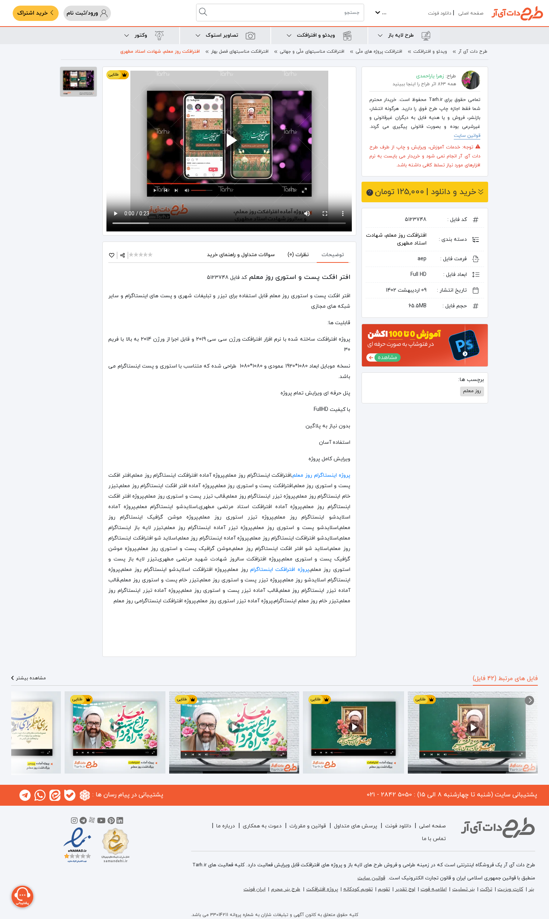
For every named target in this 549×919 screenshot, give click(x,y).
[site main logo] (517, 13)
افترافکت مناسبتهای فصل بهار (240, 52)
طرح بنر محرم (285, 889)
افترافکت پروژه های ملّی (379, 52)
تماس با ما (434, 838)
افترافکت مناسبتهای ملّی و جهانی (312, 52)
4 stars (146, 255)
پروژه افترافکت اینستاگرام (279, 569)
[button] (529, 700)
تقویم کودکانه (358, 889)
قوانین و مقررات (307, 826)
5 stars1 (150, 255)
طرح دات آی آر (472, 52)
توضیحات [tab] (333, 254)
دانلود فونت (439, 13)
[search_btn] (203, 12)
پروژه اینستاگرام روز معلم (321, 475)
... (383, 13)
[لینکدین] (120, 822)
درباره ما (225, 826)
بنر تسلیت (463, 889)
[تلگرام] (83, 822)
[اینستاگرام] (74, 822)
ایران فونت (255, 889)
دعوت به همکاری (262, 826)
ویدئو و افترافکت (430, 52)
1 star (131, 255)
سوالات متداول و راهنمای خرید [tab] (241, 254)
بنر (531, 889)
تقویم (384, 889)
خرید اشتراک (33, 13)
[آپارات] (92, 822)
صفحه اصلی (470, 13)
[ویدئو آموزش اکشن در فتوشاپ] (425, 345)
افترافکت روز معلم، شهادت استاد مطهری (160, 52)
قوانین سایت (467, 135)
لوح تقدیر (405, 889)
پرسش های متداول (355, 826)
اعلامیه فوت (434, 889)
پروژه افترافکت (322, 889)
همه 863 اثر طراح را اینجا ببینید (424, 84)
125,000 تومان (425, 192)
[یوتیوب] (101, 822)
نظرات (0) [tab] (298, 254)
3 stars (141, 255)
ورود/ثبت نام (83, 13)
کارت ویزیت (510, 889)
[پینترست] (111, 822)
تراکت (486, 889)
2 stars (136, 255)
